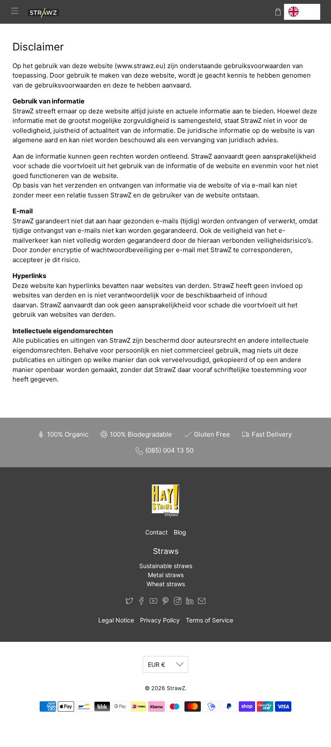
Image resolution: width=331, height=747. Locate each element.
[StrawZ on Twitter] (129, 602)
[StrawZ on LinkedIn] (190, 602)
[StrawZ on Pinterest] (165, 602)
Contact (156, 532)
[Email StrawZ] (202, 602)
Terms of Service (209, 620)
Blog (180, 532)
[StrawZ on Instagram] (177, 602)
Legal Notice (116, 620)
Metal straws (166, 574)
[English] (302, 12)
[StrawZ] (146, 12)
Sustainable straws (165, 565)
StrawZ (176, 688)
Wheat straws (166, 584)
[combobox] (302, 12)
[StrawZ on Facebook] (141, 602)
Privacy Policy (160, 620)
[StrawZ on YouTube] (153, 602)
